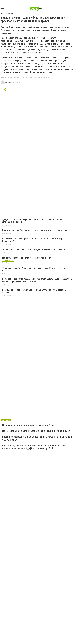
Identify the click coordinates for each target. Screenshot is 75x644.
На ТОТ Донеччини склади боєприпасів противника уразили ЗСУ (36, 430)
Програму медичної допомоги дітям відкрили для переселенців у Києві (35, 230)
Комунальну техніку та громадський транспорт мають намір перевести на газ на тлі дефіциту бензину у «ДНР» (37, 280)
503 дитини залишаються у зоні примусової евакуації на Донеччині (33, 249)
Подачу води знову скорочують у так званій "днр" (28, 425)
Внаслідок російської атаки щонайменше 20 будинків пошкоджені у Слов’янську (34, 291)
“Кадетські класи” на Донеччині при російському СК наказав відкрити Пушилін (35, 269)
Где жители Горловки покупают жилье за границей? (26, 258)
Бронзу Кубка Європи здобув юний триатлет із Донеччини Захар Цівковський (32, 239)
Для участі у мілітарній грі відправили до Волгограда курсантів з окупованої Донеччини (32, 220)
